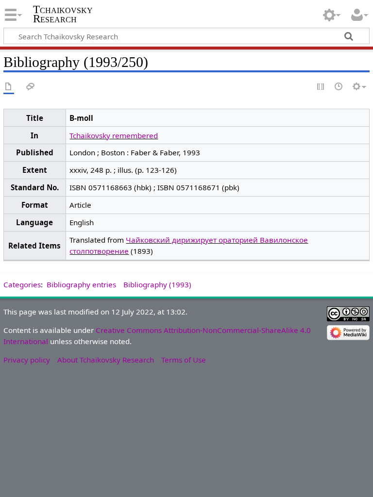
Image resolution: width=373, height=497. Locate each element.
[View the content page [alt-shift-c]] (8, 87)
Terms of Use (183, 359)
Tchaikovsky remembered (113, 135)
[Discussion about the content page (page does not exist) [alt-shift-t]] (30, 87)
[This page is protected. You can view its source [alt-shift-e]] (321, 87)
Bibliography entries (81, 284)
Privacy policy (26, 359)
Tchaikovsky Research (63, 14)
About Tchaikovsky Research (105, 359)
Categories (22, 284)
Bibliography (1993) (157, 284)
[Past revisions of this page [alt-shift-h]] (339, 87)
